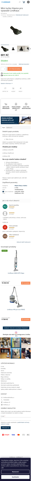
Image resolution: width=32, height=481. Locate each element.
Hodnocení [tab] (9, 127)
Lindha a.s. (12, 457)
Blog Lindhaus (5, 377)
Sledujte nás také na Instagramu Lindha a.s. (16, 335)
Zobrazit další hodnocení (23, 242)
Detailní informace (6, 83)
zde (2, 467)
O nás (2, 366)
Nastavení (15, 472)
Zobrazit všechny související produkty (16, 328)
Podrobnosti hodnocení (22, 15)
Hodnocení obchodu (6, 372)
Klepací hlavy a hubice (21, 185)
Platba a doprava (5, 375)
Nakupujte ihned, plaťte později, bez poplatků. (16, 73)
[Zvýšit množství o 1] (6, 68)
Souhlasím (15, 477)
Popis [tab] (3, 127)
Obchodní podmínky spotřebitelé (10, 385)
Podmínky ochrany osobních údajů (10, 387)
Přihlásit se (5, 427)
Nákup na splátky (5, 379)
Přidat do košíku (15, 69)
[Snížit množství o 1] (6, 70)
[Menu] (28, 2)
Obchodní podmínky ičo (7, 383)
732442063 (6, 400)
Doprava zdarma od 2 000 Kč (11, 75)
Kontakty (3, 368)
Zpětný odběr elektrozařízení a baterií (11, 389)
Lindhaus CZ (6, 402)
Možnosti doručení (24, 64)
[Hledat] (19, 2)
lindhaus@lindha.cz (8, 397)
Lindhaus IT (19, 457)
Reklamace (4, 381)
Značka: (7, 16)
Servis (2, 370)
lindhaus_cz (6, 404)
